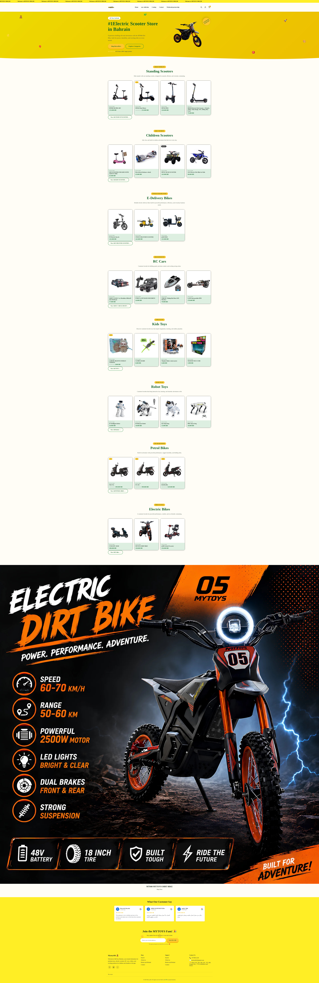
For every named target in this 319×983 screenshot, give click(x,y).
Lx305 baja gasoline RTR (195, 298)
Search (142, 957)
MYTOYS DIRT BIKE (141, 546)
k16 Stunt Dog (165, 423)
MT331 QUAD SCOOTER (168, 172)
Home (136, 7)
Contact (161, 7)
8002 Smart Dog (192, 423)
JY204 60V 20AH (114, 546)
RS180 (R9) (164, 485)
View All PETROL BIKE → (117, 491)
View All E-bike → (115, 552)
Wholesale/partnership (173, 7)
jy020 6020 (164, 237)
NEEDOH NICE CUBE (194, 361)
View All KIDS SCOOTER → (118, 179)
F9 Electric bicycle (114, 237)
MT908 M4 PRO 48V (115, 108)
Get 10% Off (172, 940)
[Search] (201, 7)
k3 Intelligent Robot (114, 423)
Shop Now (159, 889)
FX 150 (137, 485)
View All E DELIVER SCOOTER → (120, 243)
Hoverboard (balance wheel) (143, 172)
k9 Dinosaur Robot (140, 423)
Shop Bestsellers (116, 46)
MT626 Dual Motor (140, 108)
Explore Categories (135, 46)
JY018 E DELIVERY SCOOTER (144, 237)
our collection (145, 7)
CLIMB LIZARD (140, 361)
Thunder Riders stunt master (169, 361)
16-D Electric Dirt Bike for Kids (196, 172)
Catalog (154, 7)
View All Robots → (115, 429)
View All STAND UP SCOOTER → (119, 117)
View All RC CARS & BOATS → (119, 306)
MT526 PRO (164, 108)
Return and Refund (146, 962)
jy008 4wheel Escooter (167, 546)
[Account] (205, 7)
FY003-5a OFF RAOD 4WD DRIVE (145, 298)
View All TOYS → (115, 368)
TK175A (111, 485)
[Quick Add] (120, 93)
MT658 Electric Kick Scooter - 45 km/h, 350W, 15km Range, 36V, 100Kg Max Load (198, 109)
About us (143, 960)
